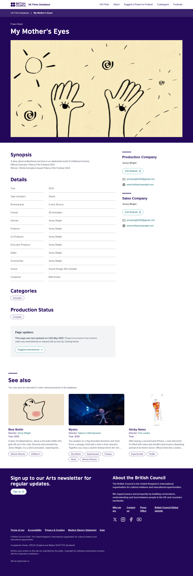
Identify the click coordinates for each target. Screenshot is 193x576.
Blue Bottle (15, 429)
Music (73, 459)
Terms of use (17, 530)
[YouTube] (139, 519)
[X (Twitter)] (115, 519)
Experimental (93, 454)
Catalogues (163, 4)
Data (102, 530)
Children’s (35, 454)
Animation (17, 298)
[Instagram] (123, 519)
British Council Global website (166, 509)
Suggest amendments (28, 349)
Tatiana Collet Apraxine (89, 433)
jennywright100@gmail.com (141, 179)
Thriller (152, 454)
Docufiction (76, 454)
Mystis (73, 429)
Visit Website (131, 171)
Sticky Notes (137, 429)
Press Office (143, 509)
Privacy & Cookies (55, 530)
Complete (17, 317)
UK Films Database (39, 4)
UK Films (104, 4)
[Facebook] (131, 519)
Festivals (177, 4)
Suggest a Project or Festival (138, 4)
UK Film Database (20, 13)
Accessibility (35, 530)
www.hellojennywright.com (140, 184)
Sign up (17, 491)
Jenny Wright (24, 433)
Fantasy (108, 454)
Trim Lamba (144, 433)
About (116, 4)
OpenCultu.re (23, 561)
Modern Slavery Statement (82, 530)
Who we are (117, 509)
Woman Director (18, 454)
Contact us (131, 509)
